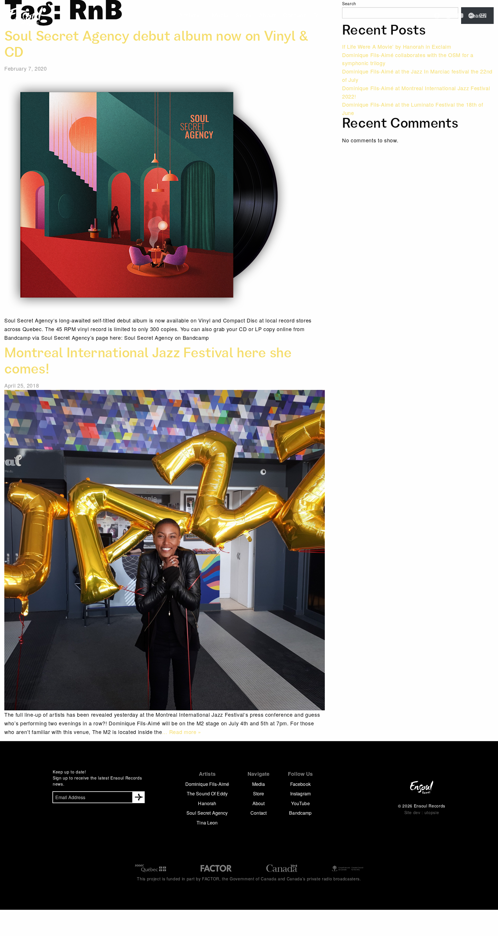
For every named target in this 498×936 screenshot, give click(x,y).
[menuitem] (199, 16)
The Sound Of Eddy (207, 793)
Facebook (300, 784)
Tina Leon (207, 822)
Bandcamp (300, 812)
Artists (197, 16)
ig (448, 15)
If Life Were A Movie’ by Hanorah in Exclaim (396, 46)
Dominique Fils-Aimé (207, 784)
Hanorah (207, 803)
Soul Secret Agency (207, 812)
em (483, 15)
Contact (287, 16)
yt (459, 15)
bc (471, 15)
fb (436, 15)
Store (243, 16)
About (264, 16)
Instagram (300, 793)
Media (223, 16)
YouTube (300, 803)
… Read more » (181, 731)
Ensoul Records (21, 16)
